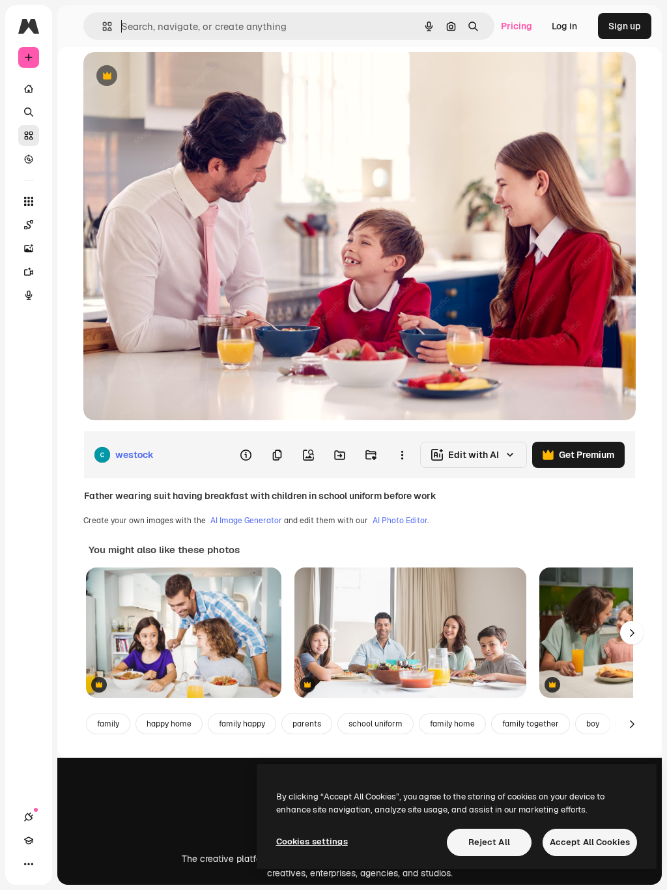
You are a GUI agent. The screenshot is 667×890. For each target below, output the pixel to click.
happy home (169, 724)
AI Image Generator (246, 520)
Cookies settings (312, 841)
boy (592, 724)
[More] (28, 864)
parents (306, 724)
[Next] (632, 632)
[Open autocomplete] (102, 26)
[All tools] (28, 201)
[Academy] (28, 840)
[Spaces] (28, 224)
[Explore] (28, 159)
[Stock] (28, 135)
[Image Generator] (28, 248)
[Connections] (28, 817)
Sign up (624, 26)
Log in (564, 26)
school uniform (375, 724)
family (108, 724)
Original (167, 76)
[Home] (28, 88)
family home (452, 724)
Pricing (516, 26)
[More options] (402, 455)
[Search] (28, 112)
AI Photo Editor (400, 520)
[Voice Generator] (28, 295)
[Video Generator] (28, 271)
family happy (242, 724)
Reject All (489, 842)
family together (530, 724)
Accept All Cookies (590, 842)
